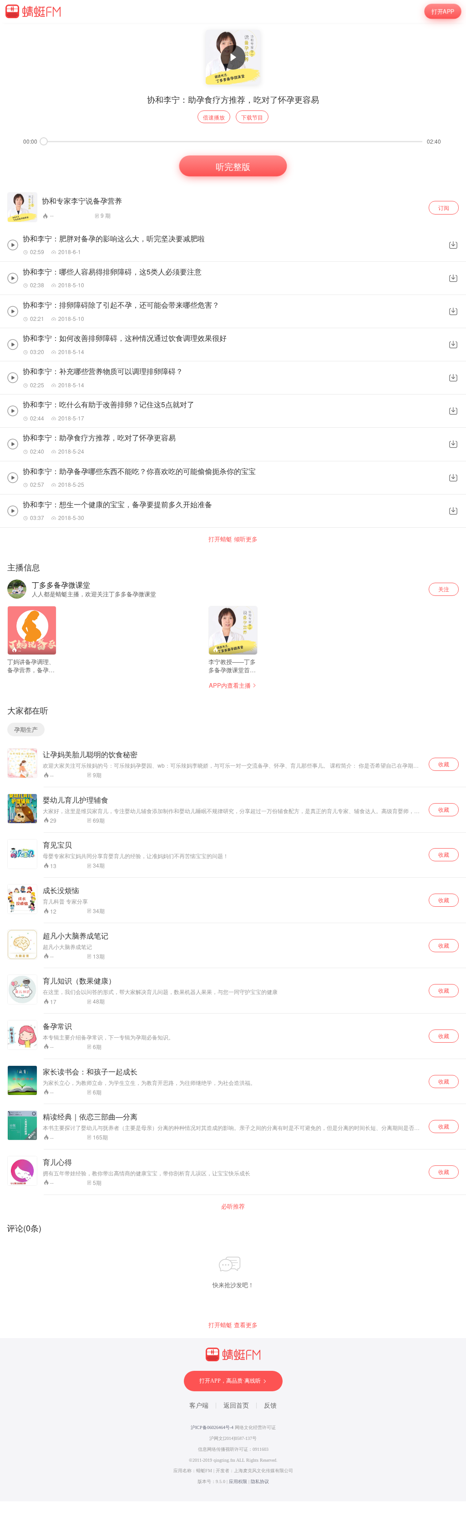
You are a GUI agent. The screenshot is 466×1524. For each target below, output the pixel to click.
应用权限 (238, 1481)
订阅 (443, 207)
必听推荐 (233, 1206)
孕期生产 (26, 729)
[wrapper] (233, 762)
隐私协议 (260, 1481)
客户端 (198, 1405)
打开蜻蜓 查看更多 (233, 1325)
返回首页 (236, 1405)
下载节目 (252, 117)
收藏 (443, 764)
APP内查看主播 (230, 685)
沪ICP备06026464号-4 (212, 1427)
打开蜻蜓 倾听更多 (233, 539)
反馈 (270, 1405)
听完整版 (233, 166)
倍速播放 (214, 117)
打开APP (443, 11)
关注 (443, 589)
